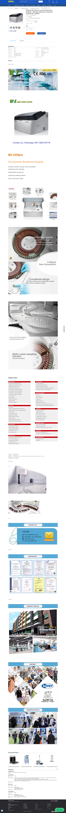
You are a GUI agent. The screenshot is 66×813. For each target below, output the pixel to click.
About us (36, 806)
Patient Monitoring (25, 806)
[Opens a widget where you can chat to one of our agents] (59, 810)
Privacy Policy (48, 806)
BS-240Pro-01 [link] (45, 8)
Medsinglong (30, 16)
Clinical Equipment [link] (16, 8)
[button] (27, 29)
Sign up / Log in (37, 805)
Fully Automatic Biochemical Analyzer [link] (35, 8)
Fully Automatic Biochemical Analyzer (34, 18)
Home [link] (11, 8)
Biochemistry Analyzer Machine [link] (24, 8)
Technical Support (49, 805)
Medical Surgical (25, 805)
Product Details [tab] (13, 40)
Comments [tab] (22, 40)
